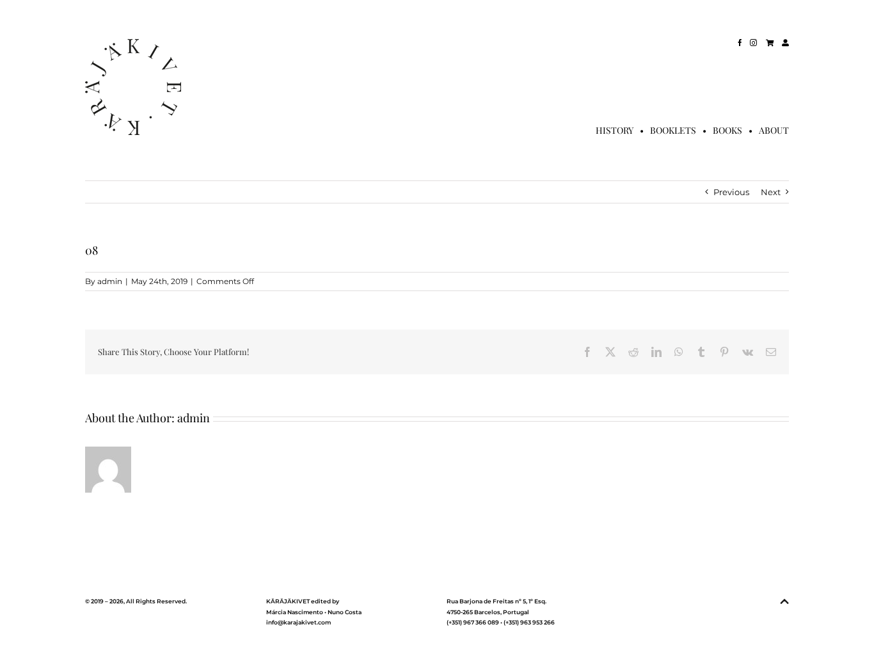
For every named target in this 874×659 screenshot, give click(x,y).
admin (109, 281)
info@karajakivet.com (298, 622)
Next (771, 192)
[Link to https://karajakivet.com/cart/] (770, 42)
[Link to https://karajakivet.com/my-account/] (785, 42)
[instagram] (753, 42)
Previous (731, 192)
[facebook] (739, 42)
